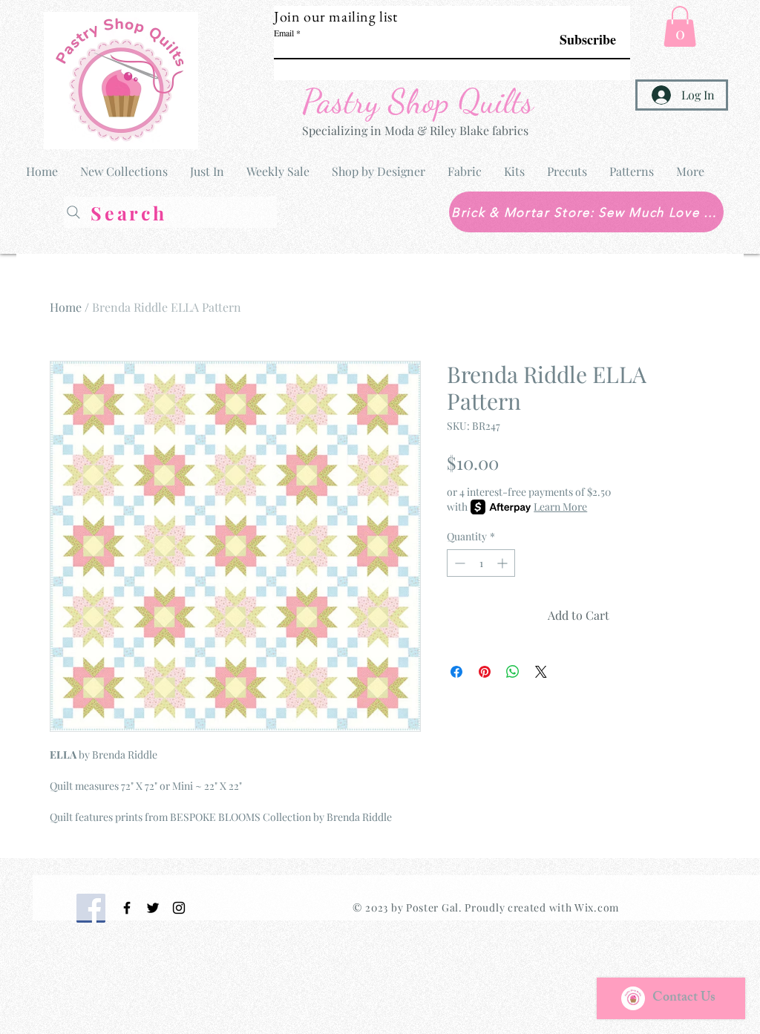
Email (284, 32)
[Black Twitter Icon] (153, 908)
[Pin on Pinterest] (485, 672)
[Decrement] (458, 563)
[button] (680, 26)
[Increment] (503, 563)
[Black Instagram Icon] (179, 908)
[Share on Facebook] (456, 672)
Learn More (560, 507)
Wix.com (596, 907)
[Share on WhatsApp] (513, 672)
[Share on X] (541, 672)
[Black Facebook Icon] (127, 908)
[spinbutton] (481, 563)
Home (66, 307)
